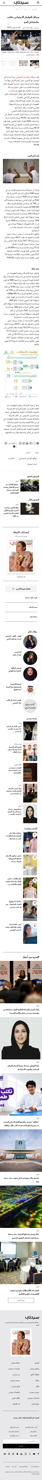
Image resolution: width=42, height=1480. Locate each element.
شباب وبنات (17, 744)
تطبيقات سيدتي (14, 1392)
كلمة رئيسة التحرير (23, 589)
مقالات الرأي (32, 632)
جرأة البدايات (33, 617)
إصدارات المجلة (21, 532)
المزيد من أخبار (31, 957)
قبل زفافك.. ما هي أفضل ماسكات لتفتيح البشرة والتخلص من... (13, 881)
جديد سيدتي (31, 718)
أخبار (28, 452)
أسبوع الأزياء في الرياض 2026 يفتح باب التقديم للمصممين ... (13, 729)
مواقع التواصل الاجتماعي (28, 458)
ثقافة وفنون (17, 764)
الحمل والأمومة (14, 1435)
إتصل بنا (7, 1467)
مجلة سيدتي (15, 1363)
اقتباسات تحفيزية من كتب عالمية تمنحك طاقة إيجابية (14, 770)
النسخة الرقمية (21, 577)
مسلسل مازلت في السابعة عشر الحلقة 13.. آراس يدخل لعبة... (13, 836)
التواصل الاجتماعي (23, 77)
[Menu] (38, 2)
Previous (36, 40)
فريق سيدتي (15, 1386)
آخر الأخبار (16, 1404)
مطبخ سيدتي (34, 1369)
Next (5, 40)
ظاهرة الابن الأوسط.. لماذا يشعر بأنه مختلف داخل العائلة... (14, 750)
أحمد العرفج (17, 689)
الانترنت (11, 458)
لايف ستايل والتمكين (31, 1427)
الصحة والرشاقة (14, 1427)
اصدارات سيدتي (33, 1398)
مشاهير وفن (33, 1431)
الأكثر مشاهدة (30, 828)
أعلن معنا (14, 1467)
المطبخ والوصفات (13, 1431)
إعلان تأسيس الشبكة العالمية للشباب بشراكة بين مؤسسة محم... (13, 791)
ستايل (37, 1380)
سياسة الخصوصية (23, 1467)
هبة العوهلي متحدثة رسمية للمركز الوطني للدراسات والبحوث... (14, 812)
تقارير (37, 1386)
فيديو (37, 1363)
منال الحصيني (17, 703)
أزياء (20, 723)
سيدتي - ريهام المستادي (31, 27)
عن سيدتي (16, 1375)
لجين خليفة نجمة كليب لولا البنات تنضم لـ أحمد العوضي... (13, 927)
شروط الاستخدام (35, 1467)
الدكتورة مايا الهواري (15, 671)
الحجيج (16, 84)
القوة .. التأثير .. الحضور (31, 598)
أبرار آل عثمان (17, 655)
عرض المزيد (21, 1300)
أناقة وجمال (33, 1435)
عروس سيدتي (34, 1392)
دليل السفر (35, 1404)
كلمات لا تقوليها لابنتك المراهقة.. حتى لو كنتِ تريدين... (13, 904)
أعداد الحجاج (32, 464)
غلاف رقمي (16, 1398)
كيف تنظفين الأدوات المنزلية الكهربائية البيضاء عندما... (13, 858)
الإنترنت (12, 91)
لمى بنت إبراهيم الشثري (14, 639)
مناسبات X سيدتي (14, 1369)
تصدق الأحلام (33, 607)
